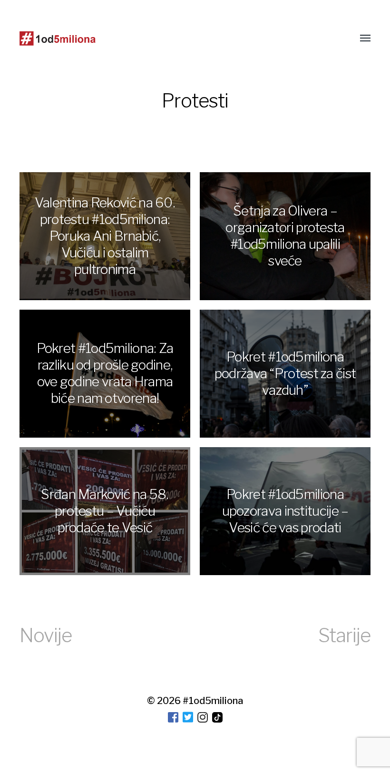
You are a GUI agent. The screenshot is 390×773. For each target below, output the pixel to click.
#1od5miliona (213, 700)
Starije (344, 635)
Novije (46, 635)
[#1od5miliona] (58, 39)
